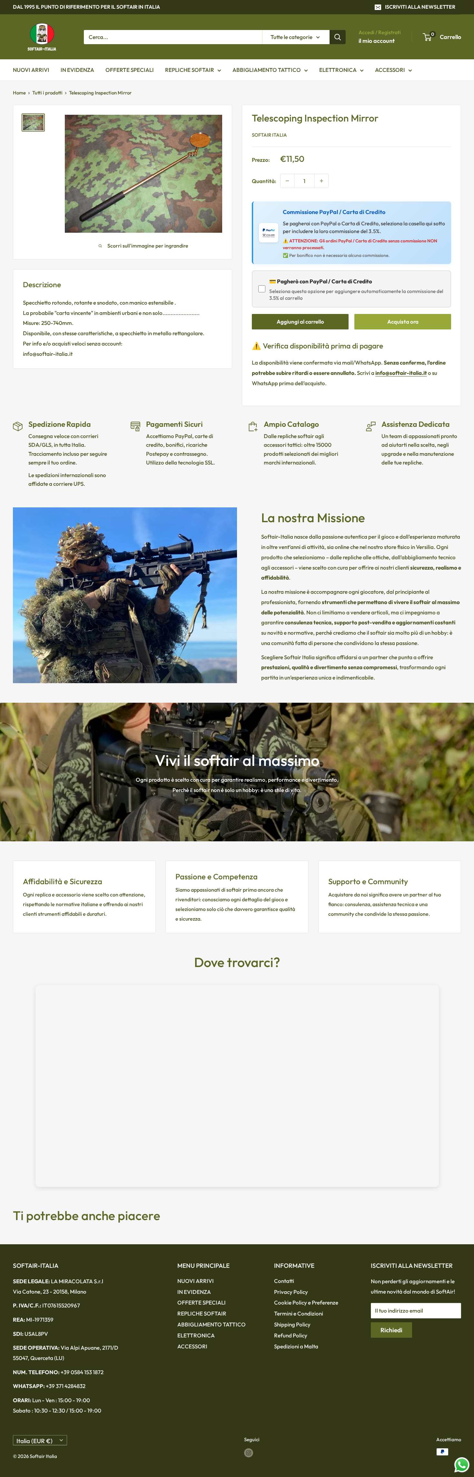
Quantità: (264, 181)
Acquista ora (403, 321)
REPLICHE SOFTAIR (189, 69)
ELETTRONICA (338, 69)
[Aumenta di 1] (321, 181)
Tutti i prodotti (47, 93)
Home (19, 93)
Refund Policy (290, 1335)
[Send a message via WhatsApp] (462, 1465)
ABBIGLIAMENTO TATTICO (266, 69)
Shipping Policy (292, 1324)
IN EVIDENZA (77, 69)
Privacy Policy (291, 1291)
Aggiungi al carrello (300, 321)
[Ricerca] (338, 37)
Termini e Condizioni (298, 1313)
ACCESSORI (390, 69)
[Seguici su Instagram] (248, 1452)
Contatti (284, 1280)
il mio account (377, 40)
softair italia (269, 135)
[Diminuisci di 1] (287, 181)
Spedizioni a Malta (296, 1346)
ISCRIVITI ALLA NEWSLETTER (420, 7)
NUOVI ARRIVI (31, 69)
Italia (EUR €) (34, 1441)
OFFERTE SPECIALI (129, 69)
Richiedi (391, 1330)
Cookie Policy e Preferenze (306, 1302)
